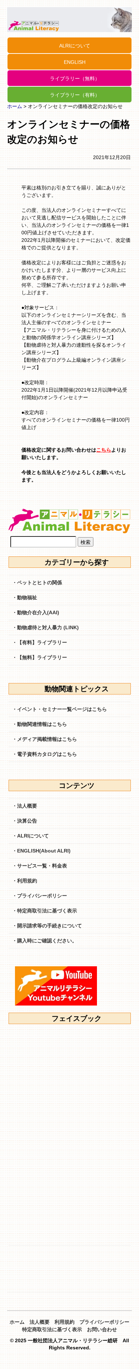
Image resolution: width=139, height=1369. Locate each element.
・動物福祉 (24, 597)
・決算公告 (24, 821)
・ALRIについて (30, 836)
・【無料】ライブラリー (39, 657)
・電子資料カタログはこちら (44, 754)
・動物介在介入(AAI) (35, 612)
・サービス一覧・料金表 (39, 866)
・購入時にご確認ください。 (44, 940)
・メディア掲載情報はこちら (44, 739)
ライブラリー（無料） (75, 78)
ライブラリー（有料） (75, 95)
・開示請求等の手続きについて (47, 925)
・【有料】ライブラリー (39, 642)
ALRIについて (74, 46)
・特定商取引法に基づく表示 (44, 910)
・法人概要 (24, 806)
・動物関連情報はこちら (39, 724)
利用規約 (64, 1322)
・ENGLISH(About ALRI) (41, 851)
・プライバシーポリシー (39, 896)
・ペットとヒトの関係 (37, 582)
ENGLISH (75, 62)
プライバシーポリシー (104, 1322)
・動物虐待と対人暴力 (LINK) (45, 627)
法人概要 (40, 1322)
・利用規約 (24, 881)
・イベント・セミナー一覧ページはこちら (59, 709)
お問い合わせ (102, 1329)
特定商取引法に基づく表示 (52, 1329)
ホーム (14, 106)
